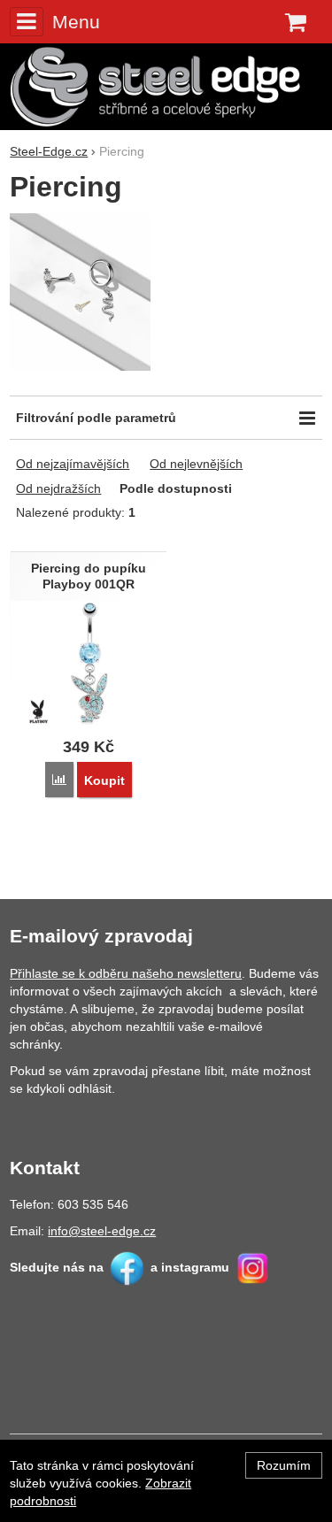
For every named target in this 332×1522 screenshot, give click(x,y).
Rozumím (284, 1465)
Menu (75, 22)
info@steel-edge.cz (102, 1231)
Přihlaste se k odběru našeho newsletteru (126, 973)
